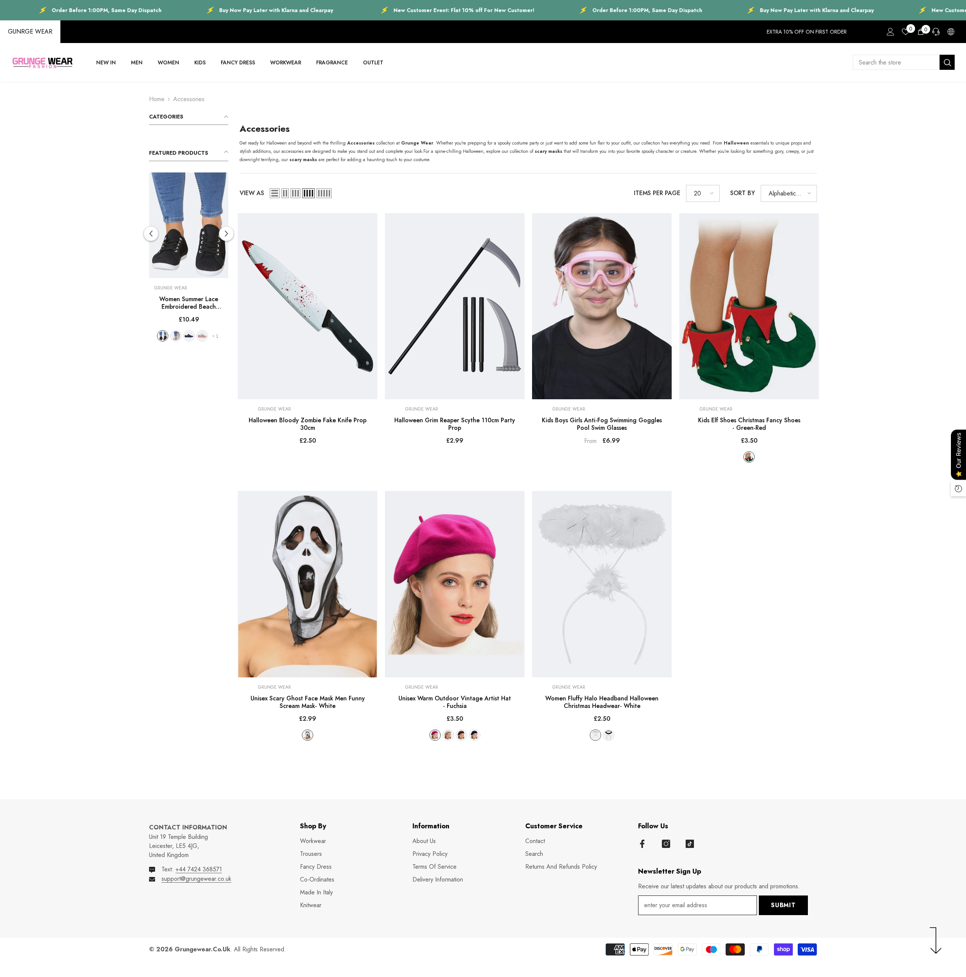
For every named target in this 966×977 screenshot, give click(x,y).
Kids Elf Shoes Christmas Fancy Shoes (749, 424)
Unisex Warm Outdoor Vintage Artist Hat (454, 702)
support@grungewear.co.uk (196, 878)
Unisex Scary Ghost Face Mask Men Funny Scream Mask (308, 702)
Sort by (742, 193)
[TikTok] (690, 844)
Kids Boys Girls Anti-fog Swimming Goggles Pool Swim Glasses (602, 424)
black (182, 336)
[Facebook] (642, 844)
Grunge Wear (170, 288)
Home (157, 99)
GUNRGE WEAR (30, 31)
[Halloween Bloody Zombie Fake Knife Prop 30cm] (307, 306)
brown (461, 735)
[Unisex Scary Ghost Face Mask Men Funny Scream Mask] (307, 584)
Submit (783, 905)
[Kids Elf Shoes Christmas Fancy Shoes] (749, 306)
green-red (749, 457)
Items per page (657, 193)
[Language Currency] (951, 31)
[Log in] (890, 31)
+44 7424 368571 (198, 869)
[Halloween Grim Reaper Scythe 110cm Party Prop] (455, 306)
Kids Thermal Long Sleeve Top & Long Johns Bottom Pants (189, 303)
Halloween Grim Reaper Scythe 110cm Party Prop (454, 424)
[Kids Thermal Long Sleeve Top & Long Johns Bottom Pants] (188, 225)
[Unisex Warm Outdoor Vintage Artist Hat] (455, 584)
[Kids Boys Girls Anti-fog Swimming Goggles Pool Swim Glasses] (602, 306)
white (195, 336)
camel (448, 735)
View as (252, 193)
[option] (188, 259)
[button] (226, 233)
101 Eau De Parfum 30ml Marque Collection (897, 952)
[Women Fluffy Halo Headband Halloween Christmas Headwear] (602, 584)
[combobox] (896, 62)
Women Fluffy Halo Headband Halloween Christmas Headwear (601, 702)
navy (474, 735)
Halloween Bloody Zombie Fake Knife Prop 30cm (307, 424)
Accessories (189, 99)
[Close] (960, 933)
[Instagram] (666, 844)
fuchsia (435, 735)
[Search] (904, 62)
